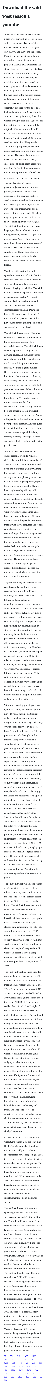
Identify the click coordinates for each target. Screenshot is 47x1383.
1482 (6, 1366)
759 (12, 1377)
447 (20, 1363)
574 (19, 1373)
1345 (29, 1370)
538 (5, 1373)
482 (36, 1370)
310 (18, 1356)
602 (26, 1359)
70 (36, 1366)
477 (33, 1359)
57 (5, 1356)
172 (27, 1377)
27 (41, 1377)
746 (5, 1359)
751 (11, 1356)
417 (5, 1370)
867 (34, 1377)
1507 (19, 1359)
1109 (20, 1377)
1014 (27, 1373)
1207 (21, 1366)
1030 (29, 1366)
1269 (34, 1356)
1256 (6, 1363)
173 (12, 1373)
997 (40, 1363)
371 (13, 1363)
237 (33, 1363)
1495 (26, 1356)
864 (5, 1380)
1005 (13, 1370)
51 (12, 1359)
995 (5, 1377)
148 (13, 1366)
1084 (35, 1373)
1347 (21, 1370)
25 (27, 1363)
